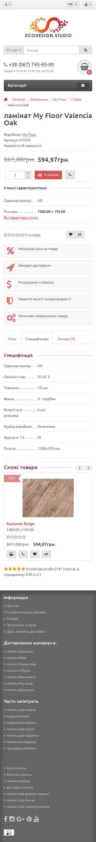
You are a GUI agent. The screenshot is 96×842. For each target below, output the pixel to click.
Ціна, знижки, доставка (26, 631)
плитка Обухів (18, 670)
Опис (12, 338)
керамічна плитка (21, 722)
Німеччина (39, 99)
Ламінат (18, 99)
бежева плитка (19, 774)
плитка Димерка (20, 689)
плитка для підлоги (23, 735)
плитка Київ (16, 657)
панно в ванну (18, 780)
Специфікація (37, 338)
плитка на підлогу (21, 741)
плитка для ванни (21, 709)
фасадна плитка (20, 787)
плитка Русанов (20, 683)
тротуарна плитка (21, 748)
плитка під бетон (21, 800)
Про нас (13, 605)
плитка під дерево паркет (28, 793)
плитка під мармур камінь (28, 806)
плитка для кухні (21, 728)
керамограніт (18, 716)
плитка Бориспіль (21, 664)
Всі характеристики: (21, 217)
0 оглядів (32, 234)
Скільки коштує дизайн (26, 612)
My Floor (59, 99)
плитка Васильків (21, 676)
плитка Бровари (20, 651)
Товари (12, 618)
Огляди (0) (66, 338)
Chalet (76, 99)
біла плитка (16, 768)
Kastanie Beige (20, 523)
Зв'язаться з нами (21, 624)
